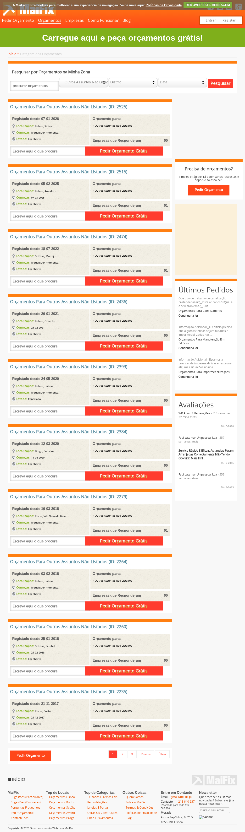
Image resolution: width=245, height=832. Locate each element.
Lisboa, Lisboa (44, 386)
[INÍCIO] (29, 14)
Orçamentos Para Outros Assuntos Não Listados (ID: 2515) (68, 171)
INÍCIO (18, 779)
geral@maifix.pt (181, 797)
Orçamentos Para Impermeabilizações (204, 372)
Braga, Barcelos (44, 451)
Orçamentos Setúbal (62, 807)
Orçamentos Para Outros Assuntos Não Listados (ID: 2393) (68, 366)
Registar (229, 20)
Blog (126, 20)
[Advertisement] (206, 129)
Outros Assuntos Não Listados (113, 125)
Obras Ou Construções (102, 813)
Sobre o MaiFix (135, 802)
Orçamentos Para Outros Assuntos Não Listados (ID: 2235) (68, 691)
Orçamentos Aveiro (62, 813)
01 (166, 205)
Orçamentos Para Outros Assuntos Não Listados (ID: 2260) (68, 626)
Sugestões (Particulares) (27, 797)
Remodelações (97, 802)
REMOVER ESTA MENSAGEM (208, 5)
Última (162, 754)
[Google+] (238, 10)
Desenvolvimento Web (44, 828)
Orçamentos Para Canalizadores (200, 311)
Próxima (145, 754)
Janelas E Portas (98, 807)
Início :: (13, 54)
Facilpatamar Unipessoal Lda (197, 437)
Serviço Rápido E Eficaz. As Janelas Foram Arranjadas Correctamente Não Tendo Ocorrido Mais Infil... (206, 454)
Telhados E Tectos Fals (102, 797)
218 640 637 (186, 801)
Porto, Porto (43, 711)
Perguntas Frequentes (25, 807)
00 (166, 140)
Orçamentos (49, 20)
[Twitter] (220, 10)
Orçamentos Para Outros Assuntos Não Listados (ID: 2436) (68, 301)
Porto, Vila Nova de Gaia (50, 516)
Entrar (211, 20)
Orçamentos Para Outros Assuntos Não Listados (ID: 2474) (68, 236)
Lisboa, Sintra (43, 126)
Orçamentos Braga (61, 818)
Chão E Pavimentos (100, 818)
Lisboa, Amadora (45, 191)
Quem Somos (135, 797)
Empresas (74, 20)
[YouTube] (229, 10)
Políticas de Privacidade (164, 5)
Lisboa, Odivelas (45, 321)
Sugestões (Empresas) (26, 802)
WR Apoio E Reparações (194, 413)
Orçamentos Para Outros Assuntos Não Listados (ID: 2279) (68, 496)
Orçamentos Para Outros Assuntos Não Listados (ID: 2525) (68, 106)
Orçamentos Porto (61, 802)
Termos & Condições (139, 807)
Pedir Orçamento (18, 20)
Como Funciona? (103, 20)
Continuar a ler (188, 315)
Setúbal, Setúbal (45, 646)
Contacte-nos (19, 818)
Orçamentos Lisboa (62, 797)
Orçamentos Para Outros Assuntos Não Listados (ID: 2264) (68, 561)
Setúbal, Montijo (45, 256)
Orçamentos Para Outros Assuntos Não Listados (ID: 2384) (68, 431)
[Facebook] (210, 10)
